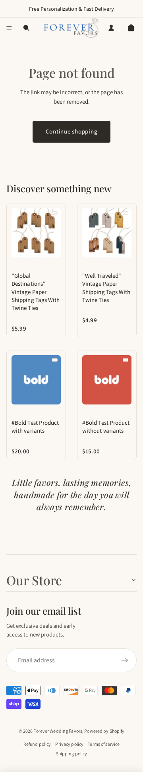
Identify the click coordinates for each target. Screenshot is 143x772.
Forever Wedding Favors (57, 731)
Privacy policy (69, 744)
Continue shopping (72, 131)
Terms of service (104, 744)
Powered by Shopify (104, 731)
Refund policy (37, 744)
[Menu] (9, 28)
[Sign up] (124, 660)
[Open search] (26, 28)
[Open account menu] (111, 28)
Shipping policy (71, 754)
